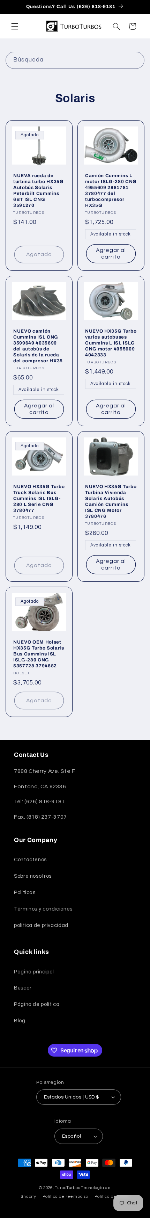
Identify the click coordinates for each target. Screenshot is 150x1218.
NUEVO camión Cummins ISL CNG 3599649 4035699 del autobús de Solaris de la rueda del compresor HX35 (38, 345)
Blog (19, 1020)
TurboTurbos (67, 1188)
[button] (15, 26)
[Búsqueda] (136, 60)
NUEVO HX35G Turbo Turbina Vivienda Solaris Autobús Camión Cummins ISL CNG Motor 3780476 (110, 501)
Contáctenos (30, 859)
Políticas (25, 892)
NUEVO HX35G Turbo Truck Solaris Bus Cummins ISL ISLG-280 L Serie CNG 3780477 (39, 498)
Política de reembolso (65, 1196)
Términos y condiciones (43, 909)
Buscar (23, 988)
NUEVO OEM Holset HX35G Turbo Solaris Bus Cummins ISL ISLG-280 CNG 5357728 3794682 (38, 653)
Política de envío (112, 1196)
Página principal (34, 971)
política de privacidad (41, 925)
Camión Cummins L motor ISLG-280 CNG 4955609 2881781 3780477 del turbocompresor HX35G (111, 190)
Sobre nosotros (33, 876)
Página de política (36, 1004)
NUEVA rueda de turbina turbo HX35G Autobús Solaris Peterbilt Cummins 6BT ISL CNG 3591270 (38, 190)
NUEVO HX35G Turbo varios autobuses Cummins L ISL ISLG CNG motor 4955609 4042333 (110, 342)
